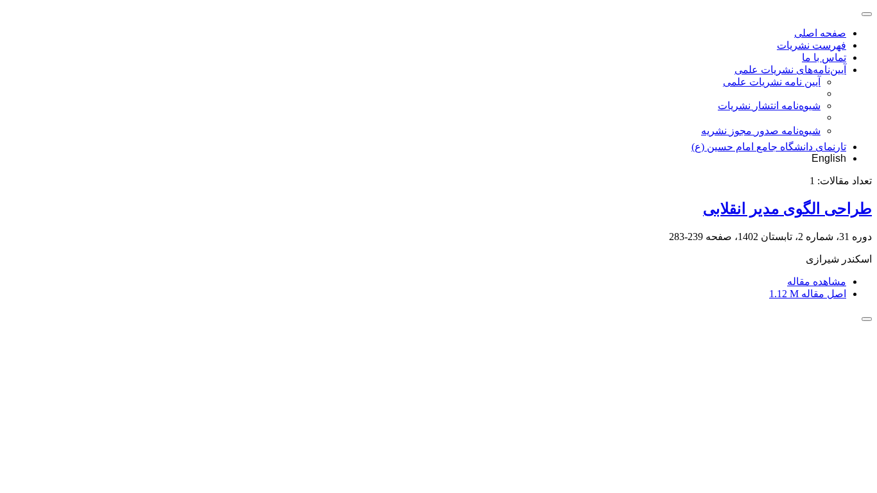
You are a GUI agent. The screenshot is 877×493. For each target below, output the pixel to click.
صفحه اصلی (820, 33)
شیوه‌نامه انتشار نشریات (769, 105)
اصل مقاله (807, 293)
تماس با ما (824, 57)
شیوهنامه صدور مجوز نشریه (761, 130)
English (829, 158)
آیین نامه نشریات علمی (772, 81)
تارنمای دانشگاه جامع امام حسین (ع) (768, 146)
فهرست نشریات (811, 45)
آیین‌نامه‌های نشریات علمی (790, 69)
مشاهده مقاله (816, 281)
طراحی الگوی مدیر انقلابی (787, 208)
